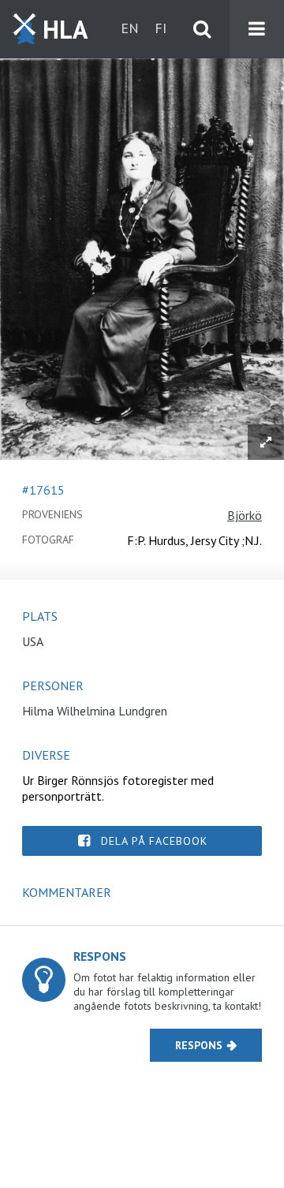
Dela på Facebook (154, 841)
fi (160, 28)
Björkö (244, 515)
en (130, 28)
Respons (198, 1045)
